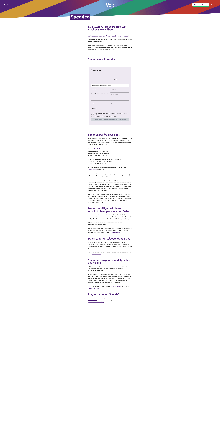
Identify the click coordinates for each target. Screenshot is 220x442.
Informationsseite (96, 254)
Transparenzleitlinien (114, 232)
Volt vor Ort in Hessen (200, 5)
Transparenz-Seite (92, 169)
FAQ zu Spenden (117, 286)
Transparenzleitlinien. (93, 288)
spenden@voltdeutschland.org (96, 302)
